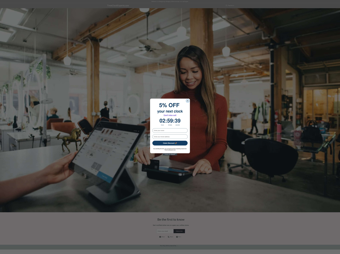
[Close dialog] (187, 100)
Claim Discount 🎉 (170, 143)
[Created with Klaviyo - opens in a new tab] (170, 154)
